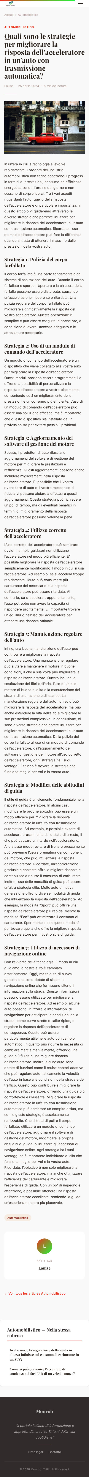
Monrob (44, 1411)
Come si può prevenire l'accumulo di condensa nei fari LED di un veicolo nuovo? (42, 1371)
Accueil (9, 14)
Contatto (55, 1452)
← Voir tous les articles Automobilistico (34, 1293)
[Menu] (80, 3)
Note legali (35, 1452)
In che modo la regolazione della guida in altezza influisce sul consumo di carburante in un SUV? (44, 1355)
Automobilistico (28, 14)
